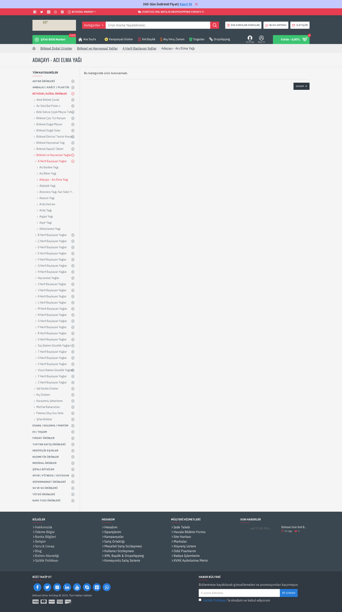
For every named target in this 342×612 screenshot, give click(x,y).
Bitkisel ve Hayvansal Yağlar (97, 48)
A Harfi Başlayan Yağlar (140, 48)
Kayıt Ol (186, 4)
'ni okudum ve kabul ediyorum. (237, 600)
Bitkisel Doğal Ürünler (56, 48)
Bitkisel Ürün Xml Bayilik (294, 527)
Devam (300, 86)
